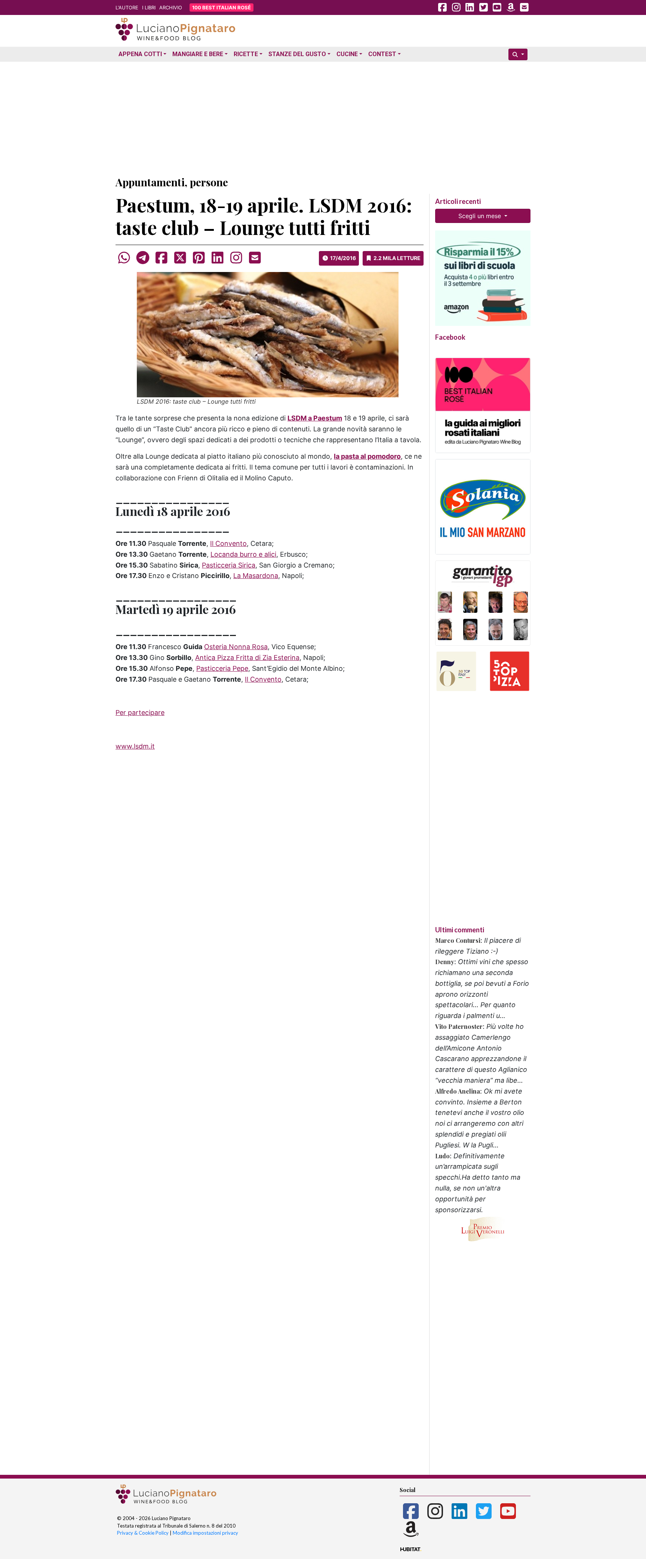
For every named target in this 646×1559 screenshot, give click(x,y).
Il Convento (228, 543)
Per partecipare (140, 712)
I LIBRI (149, 7)
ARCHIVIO (170, 7)
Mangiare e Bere (197, 54)
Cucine (347, 54)
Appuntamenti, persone (172, 182)
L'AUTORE (127, 7)
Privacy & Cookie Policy (143, 1533)
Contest (382, 54)
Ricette (246, 54)
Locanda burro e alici (243, 554)
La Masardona (255, 576)
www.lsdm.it (135, 746)
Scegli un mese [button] (480, 216)
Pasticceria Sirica (228, 565)
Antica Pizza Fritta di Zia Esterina (247, 657)
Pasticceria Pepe (222, 668)
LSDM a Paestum (314, 418)
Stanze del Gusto (297, 54)
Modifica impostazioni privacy (205, 1533)
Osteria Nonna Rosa (236, 647)
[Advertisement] (323, 117)
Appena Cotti (140, 54)
